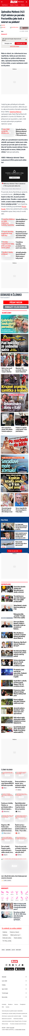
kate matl (18, 949)
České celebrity (18, 938)
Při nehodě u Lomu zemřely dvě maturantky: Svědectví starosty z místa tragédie (20, 673)
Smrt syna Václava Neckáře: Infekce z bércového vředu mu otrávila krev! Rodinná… (19, 625)
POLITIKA (4, 520)
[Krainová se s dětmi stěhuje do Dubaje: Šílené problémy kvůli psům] (7, 692)
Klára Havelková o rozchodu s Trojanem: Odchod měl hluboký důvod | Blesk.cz (20, 635)
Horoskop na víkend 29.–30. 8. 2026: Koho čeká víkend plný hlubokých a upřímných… (20, 916)
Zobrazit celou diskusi (16, 307)
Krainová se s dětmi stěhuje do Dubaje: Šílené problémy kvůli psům (20, 692)
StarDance (5, 935)
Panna (26, 894)
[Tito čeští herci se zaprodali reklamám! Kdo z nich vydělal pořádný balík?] (7, 598)
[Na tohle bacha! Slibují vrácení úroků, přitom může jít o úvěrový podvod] (7, 653)
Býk (7, 894)
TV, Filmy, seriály (7, 940)
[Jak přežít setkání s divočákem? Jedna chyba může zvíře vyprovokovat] (7, 710)
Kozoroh (17, 900)
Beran (2, 894)
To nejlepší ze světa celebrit (12, 928)
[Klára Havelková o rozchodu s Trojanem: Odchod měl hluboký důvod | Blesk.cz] (7, 635)
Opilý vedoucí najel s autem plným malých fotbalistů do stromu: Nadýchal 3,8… (20, 720)
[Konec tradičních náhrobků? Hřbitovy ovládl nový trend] (7, 702)
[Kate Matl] (2, 27)
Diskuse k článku (11, 295)
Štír (7, 900)
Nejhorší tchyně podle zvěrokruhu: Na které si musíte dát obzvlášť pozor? (20, 906)
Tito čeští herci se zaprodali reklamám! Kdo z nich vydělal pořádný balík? (19, 598)
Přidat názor (16, 302)
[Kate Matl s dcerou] (14, 27)
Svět (3, 529)
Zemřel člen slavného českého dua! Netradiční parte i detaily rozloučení (19, 589)
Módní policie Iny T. (15, 935)
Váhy (2, 900)
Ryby (27, 900)
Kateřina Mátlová (15, 112)
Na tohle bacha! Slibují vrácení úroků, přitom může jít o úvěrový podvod (20, 653)
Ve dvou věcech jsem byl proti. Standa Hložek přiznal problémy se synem (19, 662)
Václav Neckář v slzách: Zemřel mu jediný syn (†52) (20, 607)
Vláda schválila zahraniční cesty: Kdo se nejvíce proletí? (21, 543)
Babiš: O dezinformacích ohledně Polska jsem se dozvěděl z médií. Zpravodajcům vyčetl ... (21, 535)
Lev (21, 894)
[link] (6, 965)
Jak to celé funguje (14, 46)
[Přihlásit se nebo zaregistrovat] (26, 1)
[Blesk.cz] (14, 1)
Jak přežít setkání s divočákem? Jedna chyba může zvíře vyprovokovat (19, 710)
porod (13, 949)
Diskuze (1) (4, 34)
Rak (17, 894)
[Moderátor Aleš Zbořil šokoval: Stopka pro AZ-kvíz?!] (7, 644)
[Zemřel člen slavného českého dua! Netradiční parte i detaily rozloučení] (7, 589)
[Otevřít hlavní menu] (1, 1)
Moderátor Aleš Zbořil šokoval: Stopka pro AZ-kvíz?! (20, 644)
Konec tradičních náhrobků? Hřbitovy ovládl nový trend (19, 701)
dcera (3, 949)
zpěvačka (8, 949)
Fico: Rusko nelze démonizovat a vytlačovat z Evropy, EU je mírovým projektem (21, 526)
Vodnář (21, 900)
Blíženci (12, 894)
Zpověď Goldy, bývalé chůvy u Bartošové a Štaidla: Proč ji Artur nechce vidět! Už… (19, 729)
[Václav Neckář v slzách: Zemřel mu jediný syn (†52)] (7, 608)
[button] (9, 969)
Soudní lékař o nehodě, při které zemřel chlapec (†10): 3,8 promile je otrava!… (20, 683)
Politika (3, 538)
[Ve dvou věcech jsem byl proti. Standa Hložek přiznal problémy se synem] (7, 662)
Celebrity (5, 932)
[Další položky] (26, 5)
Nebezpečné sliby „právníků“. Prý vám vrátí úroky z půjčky (19, 616)
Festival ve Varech (14, 932)
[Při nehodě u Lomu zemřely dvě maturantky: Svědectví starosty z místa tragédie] (7, 672)
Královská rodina (7, 938)
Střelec (12, 900)
